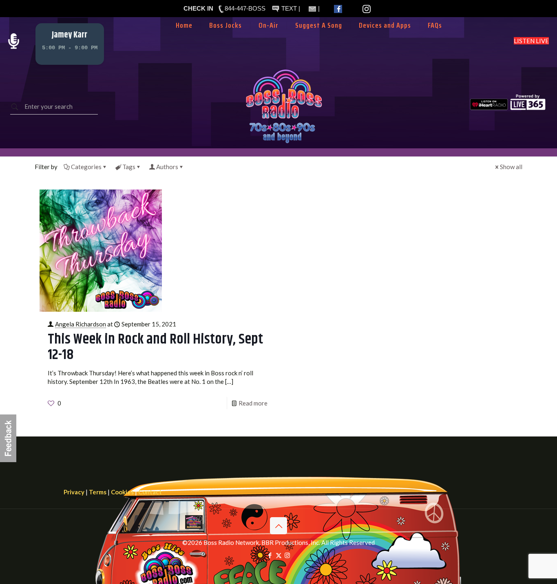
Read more (253, 403)
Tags (128, 166)
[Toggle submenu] (268, 37)
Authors (167, 166)
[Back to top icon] (278, 525)
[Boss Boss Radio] (284, 144)
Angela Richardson (80, 324)
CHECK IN (198, 8)
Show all (511, 166)
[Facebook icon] (270, 555)
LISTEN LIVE (531, 40)
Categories (86, 166)
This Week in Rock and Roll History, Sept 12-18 (155, 347)
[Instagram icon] (287, 555)
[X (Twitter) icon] (279, 555)
